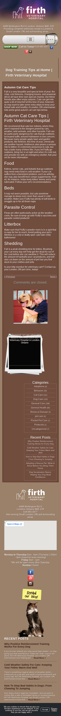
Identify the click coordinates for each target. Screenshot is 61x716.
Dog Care (38, 399)
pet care (39, 416)
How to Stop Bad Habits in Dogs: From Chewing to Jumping (40, 458)
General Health (38, 407)
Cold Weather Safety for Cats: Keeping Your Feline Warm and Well (40, 450)
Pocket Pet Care (39, 420)
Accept (45, 709)
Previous (9, 277)
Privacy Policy (54, 709)
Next (53, 277)
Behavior (38, 390)
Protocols (39, 425)
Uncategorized (39, 429)
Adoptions (39, 386)
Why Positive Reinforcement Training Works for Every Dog (40, 442)
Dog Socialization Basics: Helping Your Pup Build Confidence (40, 474)
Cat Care (38, 395)
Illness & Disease (39, 412)
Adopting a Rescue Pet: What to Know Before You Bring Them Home (40, 465)
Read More (40, 658)
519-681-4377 (42, 47)
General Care (38, 403)
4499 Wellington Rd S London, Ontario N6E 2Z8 (28, 26)
